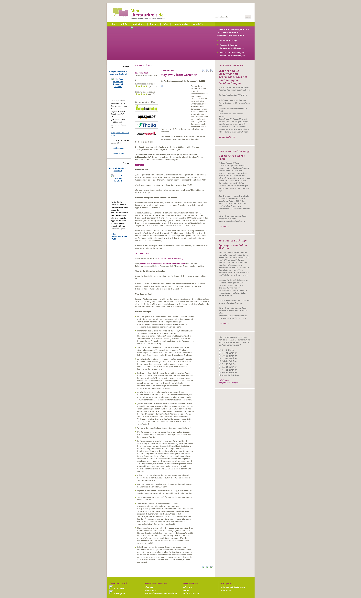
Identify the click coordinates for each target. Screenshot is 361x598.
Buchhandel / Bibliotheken (234, 587)
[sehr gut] (146, 86)
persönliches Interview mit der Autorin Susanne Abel (162, 263)
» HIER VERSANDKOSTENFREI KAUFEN (119, 236)
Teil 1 (137, 253)
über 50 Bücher (230, 375)
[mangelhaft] (136, 86)
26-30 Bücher (229, 361)
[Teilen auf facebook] (204, 71)
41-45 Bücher (229, 369)
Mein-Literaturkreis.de (139, 13)
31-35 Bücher (229, 364)
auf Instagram (119, 153)
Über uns (188, 587)
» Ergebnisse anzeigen (229, 382)
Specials (154, 24)
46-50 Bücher (229, 372)
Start (114, 24)
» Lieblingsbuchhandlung (146, 108)
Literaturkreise (180, 24)
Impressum (151, 590)
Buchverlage (228, 590)
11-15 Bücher (229, 353)
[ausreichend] (139, 86)
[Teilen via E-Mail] (212, 71)
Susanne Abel (141, 73)
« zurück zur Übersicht (144, 65)
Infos (165, 24)
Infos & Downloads (192, 593)
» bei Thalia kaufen (146, 125)
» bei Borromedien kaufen (146, 133)
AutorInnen (139, 24)
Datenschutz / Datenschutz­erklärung (161, 593)
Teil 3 (147, 253)
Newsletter (198, 24)
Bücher (125, 24)
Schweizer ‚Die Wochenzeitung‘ (171, 258)
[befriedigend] (141, 86)
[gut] (144, 86)
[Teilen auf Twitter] (208, 71)
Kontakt (149, 587)
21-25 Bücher (229, 358)
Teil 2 (142, 253)
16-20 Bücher (229, 355)
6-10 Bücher (228, 350)
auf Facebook (119, 148)
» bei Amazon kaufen (146, 116)
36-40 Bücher (229, 367)
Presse (187, 590)
